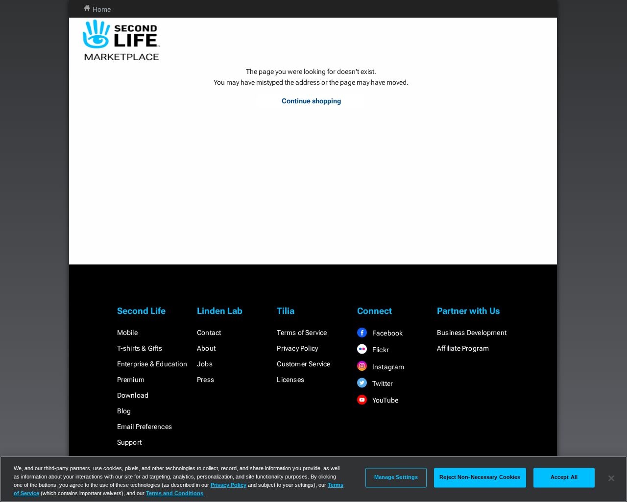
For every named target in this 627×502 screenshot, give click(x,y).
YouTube (385, 400)
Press (205, 379)
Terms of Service (302, 332)
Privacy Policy (297, 348)
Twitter (382, 383)
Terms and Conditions (174, 493)
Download (133, 395)
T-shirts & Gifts (139, 348)
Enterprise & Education (152, 364)
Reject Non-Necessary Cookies (479, 477)
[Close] (611, 478)
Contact (209, 332)
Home (102, 9)
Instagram (388, 367)
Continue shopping (311, 101)
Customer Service (303, 364)
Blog (124, 411)
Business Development (471, 332)
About (206, 348)
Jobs (205, 364)
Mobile (127, 332)
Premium (131, 379)
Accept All (564, 477)
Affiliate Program (463, 348)
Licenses (290, 379)
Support (129, 442)
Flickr (380, 350)
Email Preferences (144, 426)
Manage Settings (396, 477)
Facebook (387, 333)
